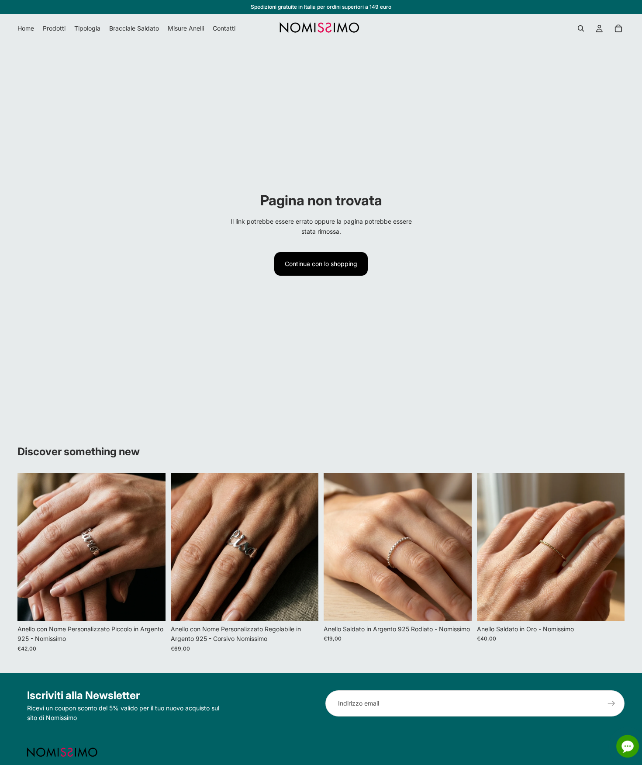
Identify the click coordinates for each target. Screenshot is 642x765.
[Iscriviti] (611, 703)
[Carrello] (618, 28)
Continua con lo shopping (321, 263)
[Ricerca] (580, 28)
